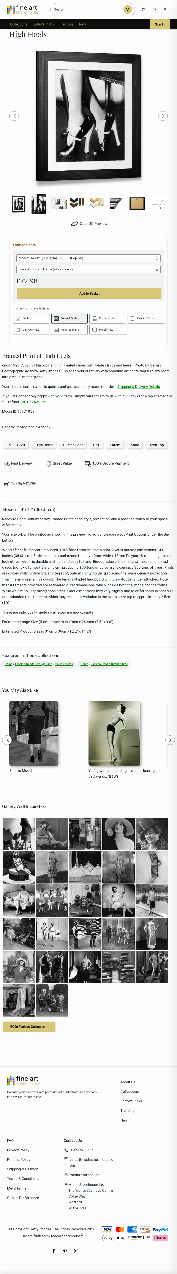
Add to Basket (89, 293)
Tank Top (156, 445)
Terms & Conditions (23, 1178)
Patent (115, 445)
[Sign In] (165, 9)
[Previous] (14, 116)
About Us (127, 1082)
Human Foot (73, 445)
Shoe (135, 445)
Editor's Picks (43, 24)
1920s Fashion (64, 664)
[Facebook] (53, 1253)
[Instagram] (76, 1253)
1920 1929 (16, 445)
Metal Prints (17, 1188)
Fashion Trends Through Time (33, 664)
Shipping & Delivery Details (138, 386)
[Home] (27, 9)
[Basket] (154, 9)
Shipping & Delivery (22, 1169)
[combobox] (87, 9)
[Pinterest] (65, 1253)
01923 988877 (80, 1150)
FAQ (10, 1140)
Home (8, 664)
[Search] (127, 9)
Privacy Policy (18, 1150)
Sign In (159, 24)
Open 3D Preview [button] (93, 223)
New (82, 24)
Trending (66, 24)
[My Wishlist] (143, 9)
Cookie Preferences (23, 1198)
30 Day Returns (34, 402)
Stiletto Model (20, 770)
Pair (96, 445)
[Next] (163, 116)
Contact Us (73, 1140)
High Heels (44, 445)
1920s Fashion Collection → (29, 1027)
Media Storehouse (66, 1236)
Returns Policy (18, 1159)
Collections (18, 24)
